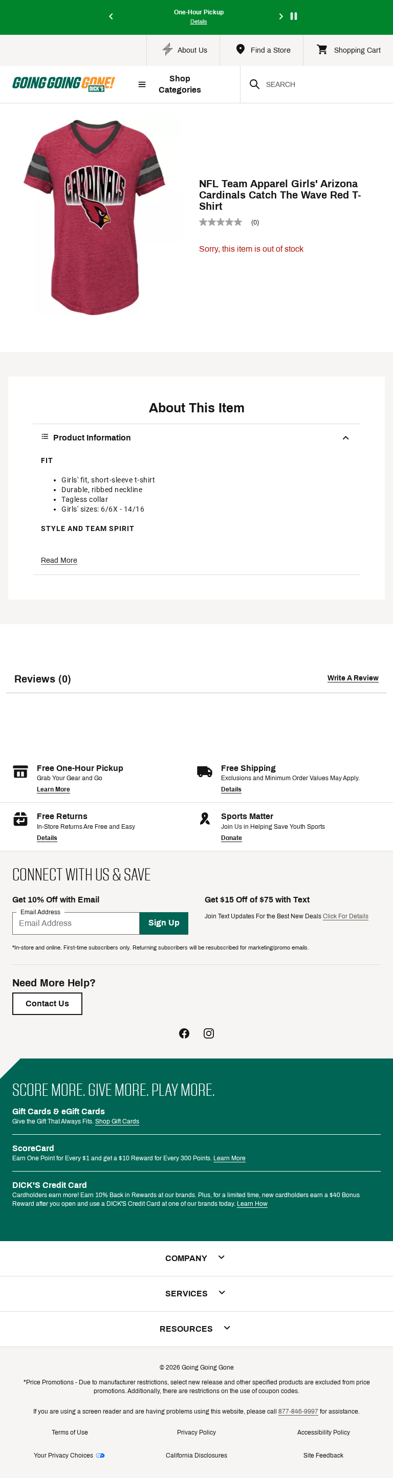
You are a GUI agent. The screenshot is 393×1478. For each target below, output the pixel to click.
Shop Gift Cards (117, 1121)
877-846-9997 (298, 1411)
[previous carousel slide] (111, 17)
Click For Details (345, 916)
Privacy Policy (196, 1432)
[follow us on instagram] (209, 1034)
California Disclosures (196, 1455)
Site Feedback (323, 1455)
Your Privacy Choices (63, 1455)
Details (231, 789)
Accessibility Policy (323, 1432)
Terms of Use (70, 1432)
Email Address (40, 911)
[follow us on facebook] (184, 1034)
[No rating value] (225, 222)
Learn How (252, 1203)
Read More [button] (59, 560)
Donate (231, 838)
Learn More (53, 789)
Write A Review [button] (353, 678)
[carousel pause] (294, 16)
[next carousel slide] (281, 17)
